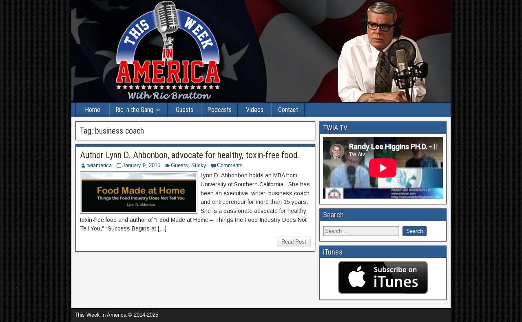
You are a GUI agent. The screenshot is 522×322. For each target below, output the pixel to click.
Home (92, 110)
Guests (184, 110)
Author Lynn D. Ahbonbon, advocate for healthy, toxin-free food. (190, 155)
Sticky (198, 165)
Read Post (293, 242)
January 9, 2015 (141, 165)
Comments (230, 165)
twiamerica (99, 165)
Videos (254, 110)
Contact (288, 110)
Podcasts (219, 110)
